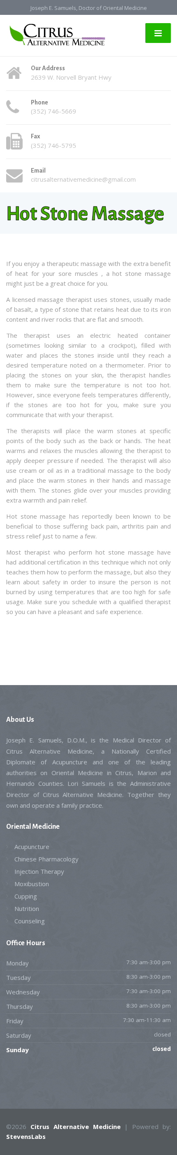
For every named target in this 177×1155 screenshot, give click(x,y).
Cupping (25, 896)
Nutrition (26, 908)
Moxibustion (31, 884)
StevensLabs (26, 1136)
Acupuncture (31, 846)
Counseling (29, 921)
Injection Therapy (39, 871)
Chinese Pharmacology (46, 859)
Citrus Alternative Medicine (75, 1126)
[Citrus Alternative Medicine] (55, 35)
